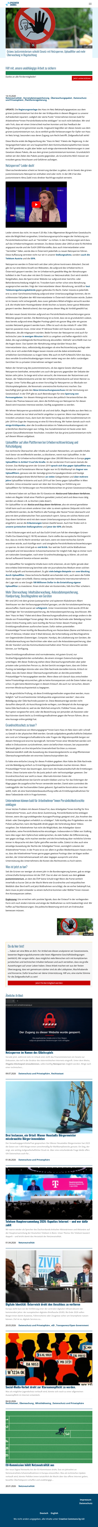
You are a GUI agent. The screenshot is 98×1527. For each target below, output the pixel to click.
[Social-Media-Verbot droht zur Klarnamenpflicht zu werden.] (49, 1359)
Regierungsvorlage (28, 109)
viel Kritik (42, 547)
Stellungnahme (63, 254)
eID (53, 1325)
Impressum (85, 1499)
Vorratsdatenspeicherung (36, 98)
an (46, 476)
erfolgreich (41, 608)
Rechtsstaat (57, 1073)
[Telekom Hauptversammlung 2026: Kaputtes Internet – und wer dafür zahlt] (49, 1193)
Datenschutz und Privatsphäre (34, 1073)
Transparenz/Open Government (72, 1325)
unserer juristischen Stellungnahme (24, 526)
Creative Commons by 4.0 (71, 1519)
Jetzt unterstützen (82, 78)
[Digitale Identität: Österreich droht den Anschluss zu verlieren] (49, 1276)
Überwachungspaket (61, 98)
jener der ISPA (54, 526)
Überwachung (26, 1403)
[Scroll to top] (92, 1521)
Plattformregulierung (36, 100)
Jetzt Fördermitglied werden (49, 983)
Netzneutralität (14, 98)
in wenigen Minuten (32, 336)
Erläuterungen (34, 523)
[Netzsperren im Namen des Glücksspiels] (49, 1024)
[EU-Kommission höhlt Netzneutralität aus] (49, 1437)
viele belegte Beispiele (60, 571)
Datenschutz (85, 1503)
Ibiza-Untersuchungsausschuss (49, 390)
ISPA (33, 258)
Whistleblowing (43, 1403)
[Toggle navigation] (90, 4)
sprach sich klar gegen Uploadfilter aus (70, 465)
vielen (52, 476)
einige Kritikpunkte (15, 425)
